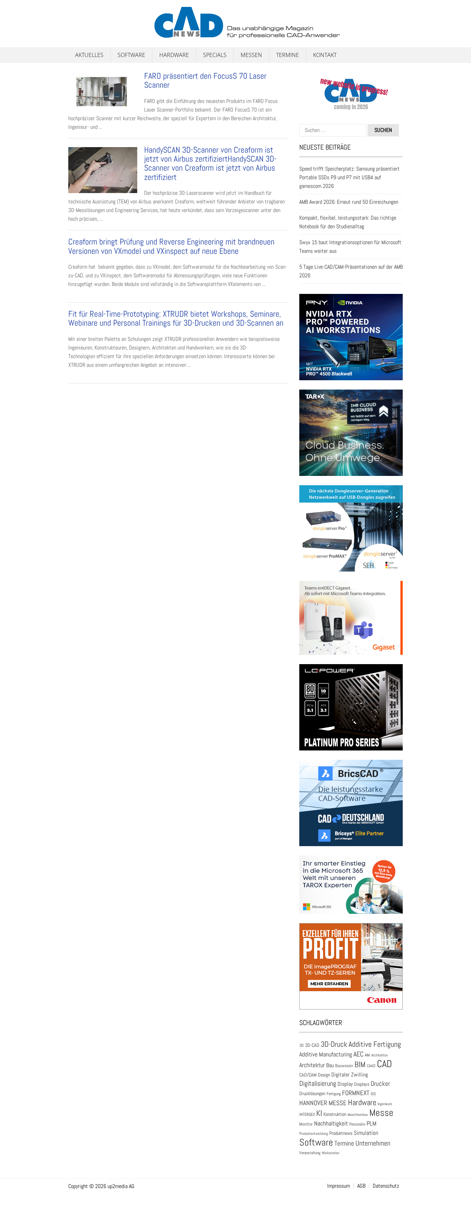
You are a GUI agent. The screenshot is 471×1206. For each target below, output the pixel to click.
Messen (251, 55)
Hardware (174, 55)
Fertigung (334, 1094)
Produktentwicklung (313, 1133)
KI (319, 1113)
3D (301, 1045)
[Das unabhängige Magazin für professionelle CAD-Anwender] (83, 34)
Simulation (366, 1133)
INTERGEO (307, 1114)
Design (324, 1075)
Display (345, 1084)
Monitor (306, 1124)
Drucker (380, 1083)
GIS (373, 1094)
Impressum (338, 1186)
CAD (384, 1063)
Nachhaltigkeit (331, 1123)
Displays (361, 1084)
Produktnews (340, 1133)
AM (367, 1055)
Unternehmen (372, 1143)
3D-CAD (312, 1045)
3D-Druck (334, 1044)
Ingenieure (385, 1103)
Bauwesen (344, 1066)
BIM (359, 1064)
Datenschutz (386, 1186)
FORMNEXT (355, 1093)
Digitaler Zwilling (349, 1074)
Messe (381, 1113)
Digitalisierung (317, 1083)
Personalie (357, 1124)
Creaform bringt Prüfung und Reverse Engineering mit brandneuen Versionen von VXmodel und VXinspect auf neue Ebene (171, 246)
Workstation (330, 1153)
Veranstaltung (309, 1152)
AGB (361, 1186)
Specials (215, 55)
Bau (330, 1065)
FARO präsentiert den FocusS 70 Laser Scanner (205, 80)
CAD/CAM (308, 1075)
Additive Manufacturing (325, 1054)
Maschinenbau (358, 1114)
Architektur (312, 1065)
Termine (287, 55)
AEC (358, 1054)
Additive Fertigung (375, 1044)
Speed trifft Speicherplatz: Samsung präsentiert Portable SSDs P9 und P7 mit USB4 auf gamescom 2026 (349, 177)
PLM (372, 1123)
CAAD (371, 1066)
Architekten (379, 1055)
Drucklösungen (312, 1093)
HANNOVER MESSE (323, 1103)
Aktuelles (89, 55)
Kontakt (325, 55)
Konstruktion (334, 1114)
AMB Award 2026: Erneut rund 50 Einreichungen (348, 201)
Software (131, 55)
